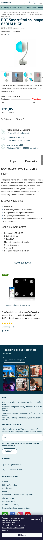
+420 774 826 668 (15, 470)
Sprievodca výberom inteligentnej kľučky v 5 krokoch (22, 413)
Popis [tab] (13, 161)
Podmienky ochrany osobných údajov (16, 508)
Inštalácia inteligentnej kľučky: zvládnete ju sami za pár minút (22, 408)
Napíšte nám (7, 488)
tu (10, 525)
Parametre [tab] (31, 161)
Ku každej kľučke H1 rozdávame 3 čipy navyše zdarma (22, 8)
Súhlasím (22, 535)
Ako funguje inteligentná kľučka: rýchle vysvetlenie (21, 418)
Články (5, 482)
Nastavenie (35, 519)
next (42, 286)
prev (2, 286)
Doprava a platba (9, 501)
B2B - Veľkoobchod (9, 485)
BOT (9, 34)
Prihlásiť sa (9, 451)
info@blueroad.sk (14, 465)
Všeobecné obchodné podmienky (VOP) (17, 495)
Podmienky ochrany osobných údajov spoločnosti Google (14, 527)
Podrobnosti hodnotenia (10, 31)
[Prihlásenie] (29, 2)
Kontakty (5, 491)
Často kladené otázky (10, 505)
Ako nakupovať (8, 498)
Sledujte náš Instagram (16, 360)
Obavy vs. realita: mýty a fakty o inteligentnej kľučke (22, 402)
